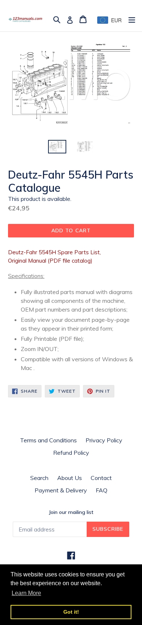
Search (39, 477)
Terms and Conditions (48, 440)
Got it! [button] (71, 612)
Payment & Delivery (61, 490)
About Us (69, 477)
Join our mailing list (71, 512)
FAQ (101, 490)
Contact (101, 477)
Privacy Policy (104, 440)
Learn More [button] (26, 593)
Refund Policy (71, 452)
